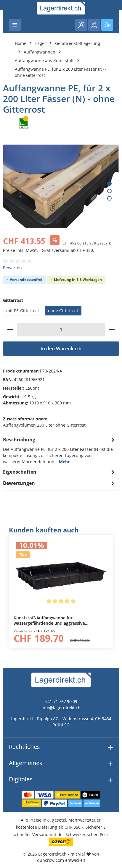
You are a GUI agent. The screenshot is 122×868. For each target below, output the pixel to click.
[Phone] (7, 550)
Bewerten (12, 268)
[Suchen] (81, 25)
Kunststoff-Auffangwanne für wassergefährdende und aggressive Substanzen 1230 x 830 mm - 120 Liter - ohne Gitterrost (59, 620)
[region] (61, 587)
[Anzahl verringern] (10, 330)
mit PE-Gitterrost (22, 310)
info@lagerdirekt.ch (61, 707)
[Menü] (15, 25)
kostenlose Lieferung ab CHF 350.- (49, 827)
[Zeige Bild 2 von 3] (109, 191)
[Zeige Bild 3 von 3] (109, 198)
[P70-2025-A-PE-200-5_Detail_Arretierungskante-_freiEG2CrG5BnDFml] (61, 186)
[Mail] (7, 561)
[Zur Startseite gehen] (61, 8)
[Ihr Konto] (94, 25)
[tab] (59, 450)
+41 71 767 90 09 (61, 701)
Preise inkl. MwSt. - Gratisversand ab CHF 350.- (49, 250)
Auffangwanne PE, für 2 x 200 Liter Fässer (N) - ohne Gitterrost (60, 72)
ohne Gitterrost (63, 310)
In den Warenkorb (61, 348)
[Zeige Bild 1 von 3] (109, 183)
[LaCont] (61, 122)
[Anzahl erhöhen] (112, 330)
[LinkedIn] (7, 538)
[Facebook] (7, 526)
